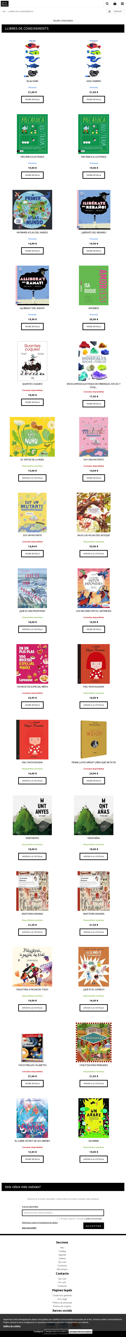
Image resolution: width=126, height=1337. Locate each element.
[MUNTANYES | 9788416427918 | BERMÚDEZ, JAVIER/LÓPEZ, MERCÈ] (32, 815)
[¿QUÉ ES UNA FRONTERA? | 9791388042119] (32, 588)
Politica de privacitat (62, 1302)
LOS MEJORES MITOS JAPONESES (93, 611)
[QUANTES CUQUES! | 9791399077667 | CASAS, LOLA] (32, 361)
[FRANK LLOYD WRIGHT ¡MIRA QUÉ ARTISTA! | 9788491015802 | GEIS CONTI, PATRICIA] (93, 739)
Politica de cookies (62, 1306)
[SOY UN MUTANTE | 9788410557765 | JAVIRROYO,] (32, 512)
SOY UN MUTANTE (32, 535)
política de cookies (12, 1326)
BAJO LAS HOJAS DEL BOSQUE (94, 535)
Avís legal (62, 1299)
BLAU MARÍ (32, 81)
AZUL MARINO (93, 81)
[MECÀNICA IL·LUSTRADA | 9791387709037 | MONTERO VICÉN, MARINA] (93, 134)
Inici (62, 1247)
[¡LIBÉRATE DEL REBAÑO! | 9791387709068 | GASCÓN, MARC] (93, 210)
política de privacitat (94, 1219)
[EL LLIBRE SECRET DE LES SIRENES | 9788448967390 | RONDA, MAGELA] (32, 1118)
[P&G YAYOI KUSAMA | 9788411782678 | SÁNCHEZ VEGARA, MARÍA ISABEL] (93, 664)
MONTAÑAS (94, 838)
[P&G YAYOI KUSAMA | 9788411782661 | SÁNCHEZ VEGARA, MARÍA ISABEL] (32, 739)
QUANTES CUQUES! (32, 384)
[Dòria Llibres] (5, 4)
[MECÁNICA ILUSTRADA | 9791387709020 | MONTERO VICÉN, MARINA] (32, 134)
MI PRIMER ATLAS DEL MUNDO (32, 232)
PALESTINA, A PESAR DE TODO (32, 989)
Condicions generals (62, 1295)
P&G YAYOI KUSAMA (93, 686)
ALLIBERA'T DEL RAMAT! (32, 308)
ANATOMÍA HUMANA (93, 913)
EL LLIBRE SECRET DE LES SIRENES (32, 1141)
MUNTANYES (32, 838)
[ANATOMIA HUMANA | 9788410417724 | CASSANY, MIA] (32, 891)
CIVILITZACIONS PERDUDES (94, 1065)
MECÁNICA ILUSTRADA (32, 156)
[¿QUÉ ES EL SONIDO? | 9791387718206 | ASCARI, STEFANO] (93, 967)
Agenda (62, 1255)
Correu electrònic (30, 1207)
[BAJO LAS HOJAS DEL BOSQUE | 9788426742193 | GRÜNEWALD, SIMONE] (93, 512)
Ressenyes (62, 1269)
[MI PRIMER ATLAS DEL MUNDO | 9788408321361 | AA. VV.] (32, 210)
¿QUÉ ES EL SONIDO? (94, 989)
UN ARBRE (94, 1141)
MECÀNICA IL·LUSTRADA (93, 156)
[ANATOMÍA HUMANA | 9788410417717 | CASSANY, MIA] (93, 891)
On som (62, 1282)
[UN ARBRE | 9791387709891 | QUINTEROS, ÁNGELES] (93, 1118)
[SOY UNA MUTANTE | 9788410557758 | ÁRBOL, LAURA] (93, 437)
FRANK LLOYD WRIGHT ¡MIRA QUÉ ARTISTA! (94, 762)
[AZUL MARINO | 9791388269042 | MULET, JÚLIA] (93, 58)
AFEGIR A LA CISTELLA (32, 478)
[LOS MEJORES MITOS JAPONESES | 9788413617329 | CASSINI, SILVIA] (93, 588)
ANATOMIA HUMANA (32, 913)
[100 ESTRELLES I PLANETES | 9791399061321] (32, 1042)
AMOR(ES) (93, 308)
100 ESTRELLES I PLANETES (32, 1065)
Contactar (62, 1265)
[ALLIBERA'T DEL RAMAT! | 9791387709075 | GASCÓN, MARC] (32, 285)
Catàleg (62, 1251)
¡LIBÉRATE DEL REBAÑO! (93, 232)
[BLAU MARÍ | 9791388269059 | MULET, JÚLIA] (32, 58)
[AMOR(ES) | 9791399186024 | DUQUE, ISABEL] (93, 285)
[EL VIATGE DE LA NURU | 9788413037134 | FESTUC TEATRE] (32, 437)
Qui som (62, 1262)
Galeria (62, 1258)
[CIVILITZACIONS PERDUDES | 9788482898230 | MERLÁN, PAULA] (93, 1042)
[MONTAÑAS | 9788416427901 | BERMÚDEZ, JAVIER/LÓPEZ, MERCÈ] (93, 815)
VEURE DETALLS (32, 99)
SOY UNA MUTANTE (94, 459)
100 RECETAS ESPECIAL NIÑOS (32, 686)
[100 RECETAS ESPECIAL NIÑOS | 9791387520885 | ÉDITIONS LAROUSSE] (32, 664)
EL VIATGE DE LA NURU (32, 459)
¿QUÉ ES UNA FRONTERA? (32, 611)
